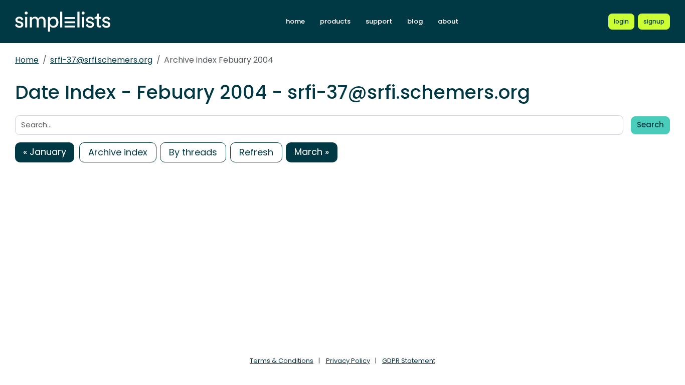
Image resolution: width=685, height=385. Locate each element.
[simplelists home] (62, 22)
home (295, 21)
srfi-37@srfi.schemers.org (101, 60)
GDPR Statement (408, 360)
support (379, 21)
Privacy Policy (348, 360)
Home (27, 60)
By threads (193, 152)
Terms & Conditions (281, 360)
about (448, 21)
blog (415, 21)
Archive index (117, 152)
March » (311, 151)
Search (650, 124)
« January (44, 151)
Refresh (256, 152)
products (335, 21)
